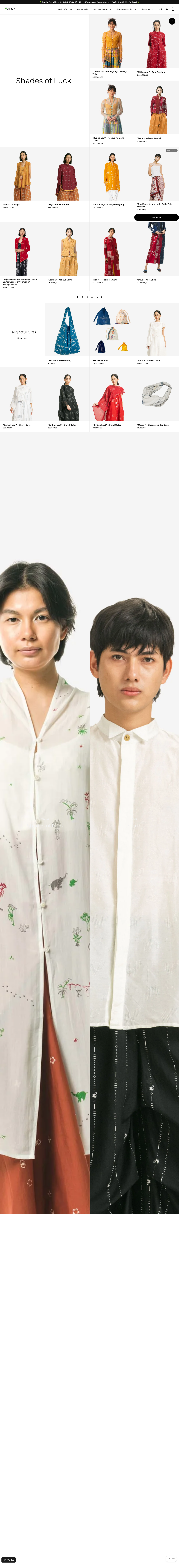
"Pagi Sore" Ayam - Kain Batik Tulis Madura (156, 184)
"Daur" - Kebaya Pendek (156, 114)
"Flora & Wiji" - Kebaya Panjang (112, 184)
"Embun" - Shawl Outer (156, 335)
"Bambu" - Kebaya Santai (67, 256)
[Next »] (101, 297)
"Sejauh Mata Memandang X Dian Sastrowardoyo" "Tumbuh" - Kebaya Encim (22, 256)
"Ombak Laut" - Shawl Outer (22, 399)
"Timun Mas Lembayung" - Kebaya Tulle (112, 47)
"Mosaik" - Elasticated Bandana (156, 399)
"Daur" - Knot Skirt (156, 256)
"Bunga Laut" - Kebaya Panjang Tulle (112, 114)
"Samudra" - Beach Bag (67, 335)
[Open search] (161, 9)
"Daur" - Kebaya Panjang (112, 256)
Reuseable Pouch (112, 335)
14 (97, 297)
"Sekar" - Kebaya (22, 184)
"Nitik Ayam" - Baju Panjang (156, 47)
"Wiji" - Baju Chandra (67, 184)
